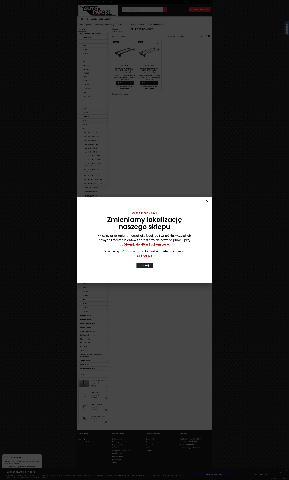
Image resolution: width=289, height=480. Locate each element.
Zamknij (144, 265)
